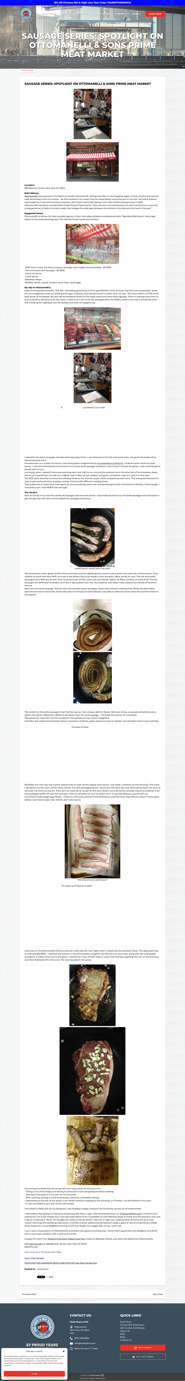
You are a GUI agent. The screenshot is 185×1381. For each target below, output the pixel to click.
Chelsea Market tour (130, 1214)
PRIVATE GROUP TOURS (74, 14)
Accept (34, 1374)
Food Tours (125, 1322)
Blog (122, 1337)
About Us (125, 1331)
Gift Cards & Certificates (132, 1328)
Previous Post (29, 1294)
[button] (63, 1351)
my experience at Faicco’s (110, 463)
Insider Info (42, 1269)
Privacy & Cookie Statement (92, 1378)
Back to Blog (27, 70)
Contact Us (122, 14)
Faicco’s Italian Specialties (34, 1258)
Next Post (158, 1294)
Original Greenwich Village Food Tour (66, 1239)
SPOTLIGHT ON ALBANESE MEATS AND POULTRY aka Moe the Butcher (61, 1263)
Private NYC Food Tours (132, 1325)
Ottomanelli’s (31, 196)
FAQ (122, 1334)
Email (51, 1277)
